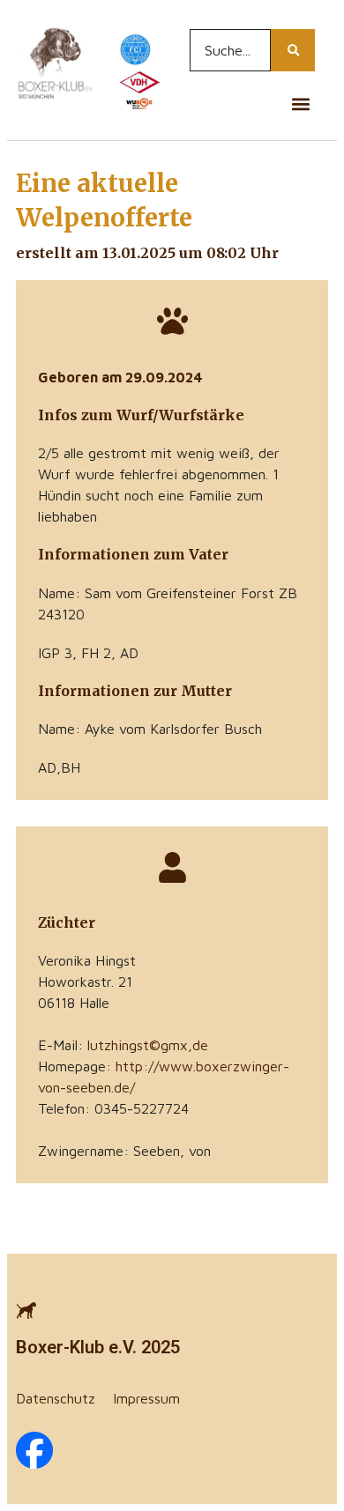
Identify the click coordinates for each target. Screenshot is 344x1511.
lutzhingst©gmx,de (147, 1045)
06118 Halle (73, 1003)
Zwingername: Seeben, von (124, 1151)
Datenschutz (55, 1398)
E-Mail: (123, 1045)
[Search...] (293, 50)
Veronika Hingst (87, 960)
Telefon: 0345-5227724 (113, 1108)
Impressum (146, 1398)
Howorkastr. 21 (85, 981)
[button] (300, 103)
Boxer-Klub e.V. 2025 (98, 1347)
